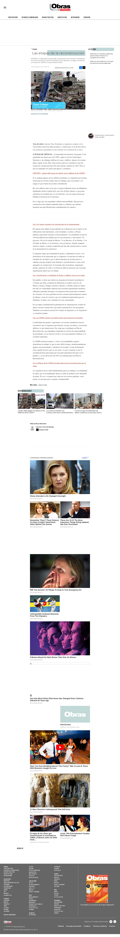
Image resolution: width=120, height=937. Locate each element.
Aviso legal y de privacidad (73, 926)
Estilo (31, 882)
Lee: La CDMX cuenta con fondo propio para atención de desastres (58, 317)
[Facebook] (80, 67)
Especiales (57, 870)
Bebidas (56, 904)
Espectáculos (58, 875)
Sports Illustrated (9, 914)
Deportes (32, 886)
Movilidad (32, 902)
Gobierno (6, 900)
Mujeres (6, 893)
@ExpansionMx (43, 430)
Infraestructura (48, 17)
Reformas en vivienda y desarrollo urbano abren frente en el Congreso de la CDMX (101, 55)
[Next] (103, 401)
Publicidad (61, 926)
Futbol (31, 866)
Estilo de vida (58, 897)
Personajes (57, 907)
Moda (55, 881)
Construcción (13, 17)
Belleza (56, 882)
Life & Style (32, 881)
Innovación (32, 906)
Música (31, 890)
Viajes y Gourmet (34, 891)
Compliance (87, 926)
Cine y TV (32, 888)
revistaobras (110, 921)
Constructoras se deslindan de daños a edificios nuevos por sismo (88, 412)
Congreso (7, 904)
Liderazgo (57, 866)
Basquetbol (32, 872)
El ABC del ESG (33, 908)
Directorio (112, 926)
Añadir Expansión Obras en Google (65, 67)
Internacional (8, 886)
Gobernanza (32, 900)
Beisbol (31, 868)
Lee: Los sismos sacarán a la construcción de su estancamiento (56, 224)
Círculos (57, 879)
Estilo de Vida (58, 911)
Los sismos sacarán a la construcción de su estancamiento (59, 412)
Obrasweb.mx (114, 921)
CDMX (5, 906)
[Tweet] (83, 67)
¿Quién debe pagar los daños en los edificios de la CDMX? (31, 412)
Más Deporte (33, 874)
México (6, 902)
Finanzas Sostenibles (36, 904)
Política (6, 899)
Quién (56, 874)
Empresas (7, 881)
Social (31, 899)
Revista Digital (33, 877)
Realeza (56, 877)
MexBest (57, 900)
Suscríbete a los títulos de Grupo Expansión (97, 905)
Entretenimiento (34, 884)
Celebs (56, 895)
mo (59, 275)
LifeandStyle (8, 895)
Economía (6, 884)
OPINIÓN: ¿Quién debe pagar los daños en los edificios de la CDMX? (59, 173)
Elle (55, 890)
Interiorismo (75, 17)
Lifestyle (32, 875)
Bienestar (57, 909)
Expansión (87, 17)
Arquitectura (62, 17)
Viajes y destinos (59, 905)
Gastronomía (58, 902)
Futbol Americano (34, 870)
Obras (6, 866)
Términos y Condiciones (100, 926)
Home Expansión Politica (11, 882)
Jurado (56, 913)
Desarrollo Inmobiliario (30, 17)
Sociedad (6, 911)
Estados (6, 907)
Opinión (34, 49)
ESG (5, 891)
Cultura (56, 886)
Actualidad (32, 914)
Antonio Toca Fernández (45, 427)
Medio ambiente (33, 897)
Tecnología (7, 888)
